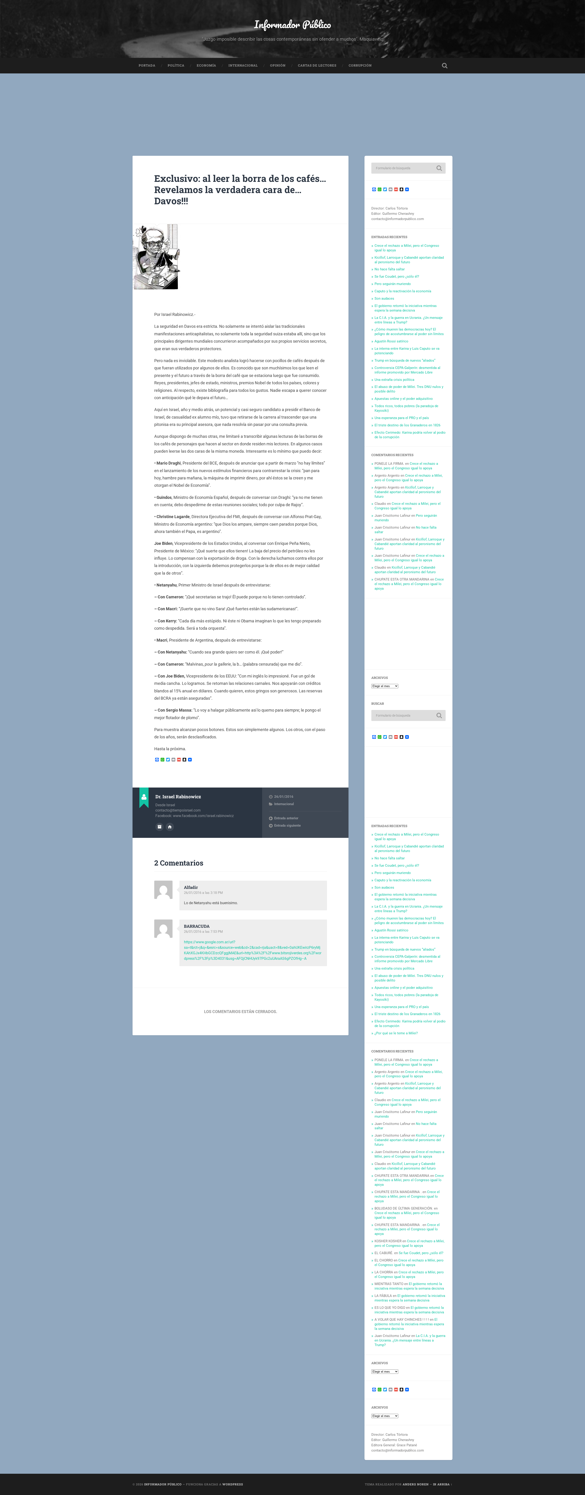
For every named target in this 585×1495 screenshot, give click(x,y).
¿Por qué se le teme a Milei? (396, 1033)
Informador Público (292, 24)
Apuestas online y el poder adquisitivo (404, 399)
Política (176, 65)
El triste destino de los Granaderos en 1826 (407, 425)
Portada (147, 65)
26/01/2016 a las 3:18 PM (203, 893)
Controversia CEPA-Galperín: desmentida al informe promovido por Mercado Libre (407, 370)
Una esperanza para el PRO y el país (402, 418)
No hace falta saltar (390, 269)
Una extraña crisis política (394, 380)
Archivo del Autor (159, 827)
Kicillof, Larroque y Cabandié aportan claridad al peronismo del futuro (409, 259)
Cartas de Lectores (317, 65)
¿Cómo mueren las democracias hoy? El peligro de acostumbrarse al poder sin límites (409, 331)
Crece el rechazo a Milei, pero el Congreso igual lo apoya (406, 466)
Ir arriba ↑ (442, 1484)
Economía (206, 65)
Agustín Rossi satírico (391, 341)
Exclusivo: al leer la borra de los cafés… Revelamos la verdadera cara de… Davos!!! (240, 189)
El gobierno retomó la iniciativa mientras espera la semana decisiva (406, 308)
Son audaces (384, 298)
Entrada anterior (286, 818)
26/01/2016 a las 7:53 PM (203, 932)
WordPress (232, 1484)
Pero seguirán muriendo (393, 284)
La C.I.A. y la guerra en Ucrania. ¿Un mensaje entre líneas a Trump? (410, 1340)
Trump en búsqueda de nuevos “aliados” (405, 360)
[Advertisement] (292, 108)
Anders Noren (416, 1484)
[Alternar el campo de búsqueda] (444, 65)
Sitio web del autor (170, 827)
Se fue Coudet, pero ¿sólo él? (397, 276)
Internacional (243, 65)
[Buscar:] (408, 168)
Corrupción (360, 65)
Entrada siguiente (287, 825)
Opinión (278, 65)
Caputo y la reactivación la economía (403, 291)
